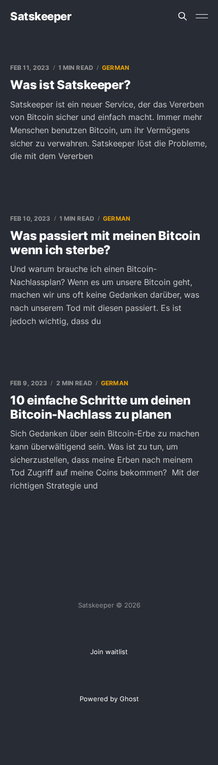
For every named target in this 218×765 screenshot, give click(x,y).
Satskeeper (40, 16)
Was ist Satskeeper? (70, 84)
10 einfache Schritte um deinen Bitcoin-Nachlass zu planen (100, 407)
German (115, 67)
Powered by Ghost (109, 699)
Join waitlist (109, 652)
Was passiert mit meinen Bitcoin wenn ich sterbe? (105, 242)
